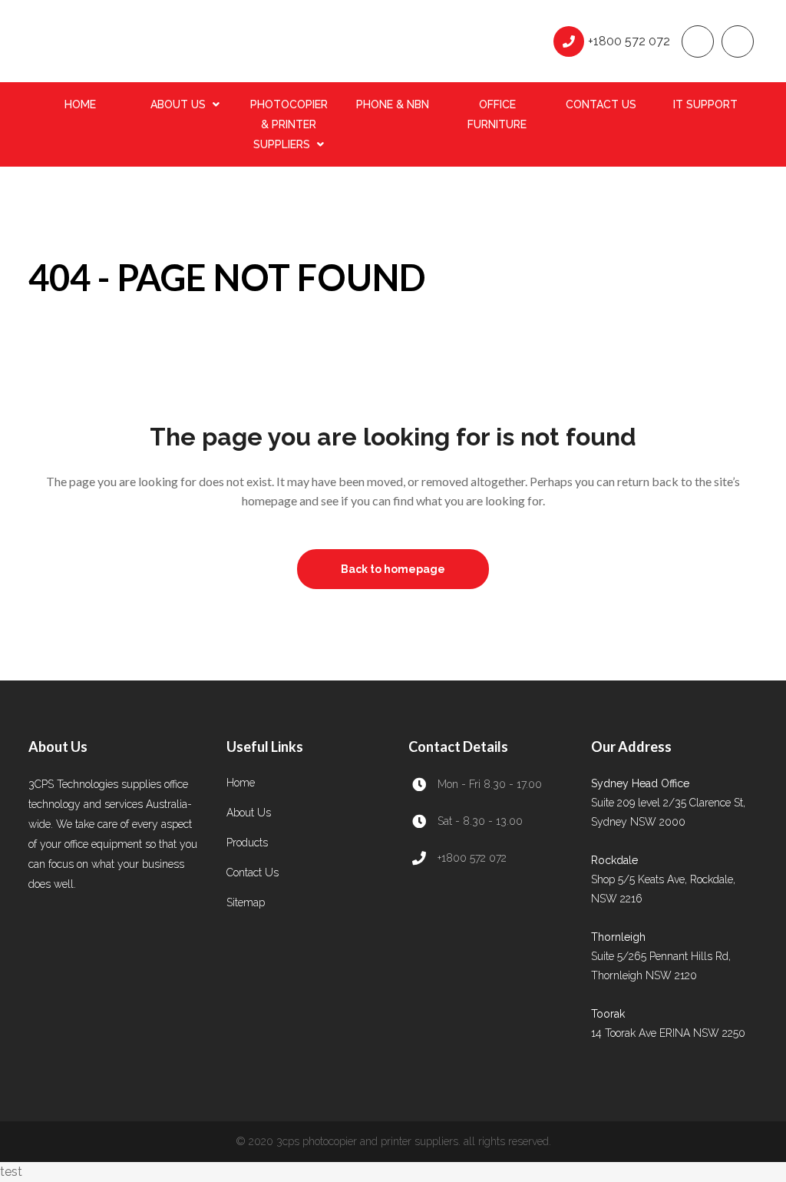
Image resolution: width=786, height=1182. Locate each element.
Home (240, 782)
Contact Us (252, 872)
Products (247, 842)
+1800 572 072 (629, 41)
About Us (248, 812)
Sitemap (245, 902)
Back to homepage (393, 569)
